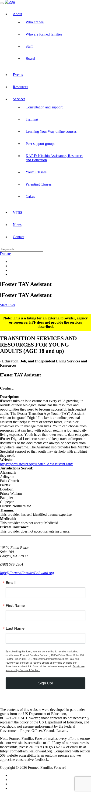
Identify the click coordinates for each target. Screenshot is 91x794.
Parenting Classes (39, 184)
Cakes (30, 196)
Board (30, 59)
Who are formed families (44, 34)
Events (18, 75)
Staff (29, 46)
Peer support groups (40, 144)
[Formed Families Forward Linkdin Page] (10, 266)
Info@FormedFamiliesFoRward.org (27, 573)
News (17, 225)
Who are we (35, 22)
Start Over (7, 305)
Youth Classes (36, 172)
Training (32, 119)
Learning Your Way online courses (51, 131)
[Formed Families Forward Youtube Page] (10, 274)
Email (10, 582)
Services (19, 99)
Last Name (15, 628)
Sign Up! (45, 683)
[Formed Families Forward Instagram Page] (10, 270)
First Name (15, 605)
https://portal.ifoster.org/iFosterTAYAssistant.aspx (36, 464)
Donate (5, 254)
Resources (20, 87)
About (17, 14)
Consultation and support (44, 107)
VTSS (17, 213)
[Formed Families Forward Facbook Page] (10, 262)
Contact (18, 237)
